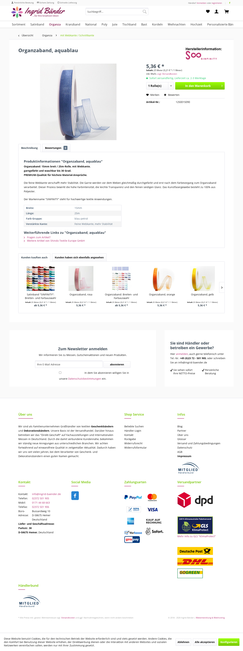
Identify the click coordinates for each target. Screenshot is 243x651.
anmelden (182, 354)
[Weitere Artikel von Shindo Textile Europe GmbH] (205, 54)
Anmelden (201, 3)
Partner (181, 430)
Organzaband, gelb (202, 294)
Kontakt (128, 435)
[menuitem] (117, 13)
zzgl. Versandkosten (167, 73)
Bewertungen (55, 148)
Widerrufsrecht (133, 443)
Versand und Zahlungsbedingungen (198, 443)
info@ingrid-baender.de (46, 494)
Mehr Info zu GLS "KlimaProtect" (196, 536)
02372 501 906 (40, 507)
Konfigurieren (228, 642)
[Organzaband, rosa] (81, 278)
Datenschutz (184, 447)
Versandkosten (68, 617)
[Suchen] (144, 11)
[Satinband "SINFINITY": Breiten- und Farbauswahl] (40, 278)
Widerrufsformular (135, 447)
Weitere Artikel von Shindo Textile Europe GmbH (55, 240)
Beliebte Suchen (134, 426)
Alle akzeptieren (205, 642)
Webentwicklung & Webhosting (210, 617)
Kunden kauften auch (34, 257)
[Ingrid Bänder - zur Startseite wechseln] (38, 12)
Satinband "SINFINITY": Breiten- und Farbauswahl (40, 296)
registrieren (217, 3)
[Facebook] (230, 3)
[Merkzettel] (208, 11)
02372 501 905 (40, 498)
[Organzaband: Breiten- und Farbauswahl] (121, 278)
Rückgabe (130, 439)
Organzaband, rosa (81, 294)
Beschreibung (29, 148)
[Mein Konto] (217, 11)
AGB (179, 452)
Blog (180, 426)
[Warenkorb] (228, 11)
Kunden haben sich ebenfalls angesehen (79, 257)
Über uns (182, 435)
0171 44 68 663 (41, 502)
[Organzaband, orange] (162, 278)
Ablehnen (183, 642)
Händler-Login (132, 430)
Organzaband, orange (162, 294)
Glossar (181, 439)
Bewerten (173, 95)
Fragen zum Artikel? (38, 237)
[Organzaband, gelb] (202, 278)
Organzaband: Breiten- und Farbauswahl (121, 296)
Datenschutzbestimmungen (84, 378)
